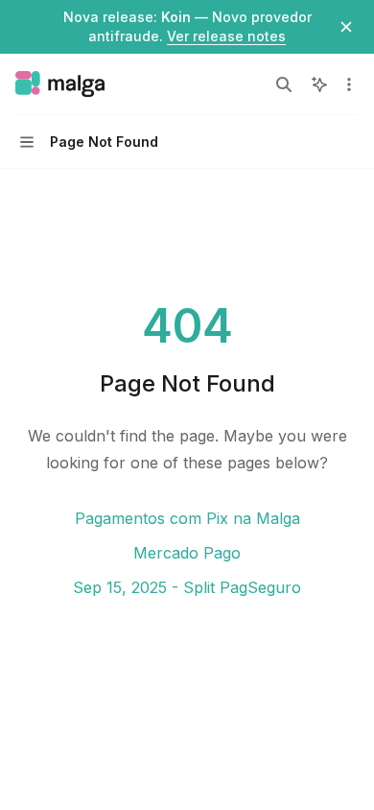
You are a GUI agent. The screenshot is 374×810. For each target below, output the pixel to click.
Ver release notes (226, 36)
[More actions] (349, 84)
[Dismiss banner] (346, 26)
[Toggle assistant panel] (319, 84)
